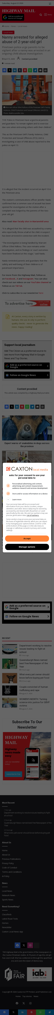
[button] (27, 500)
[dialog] (27, 507)
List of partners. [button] (33, 515)
